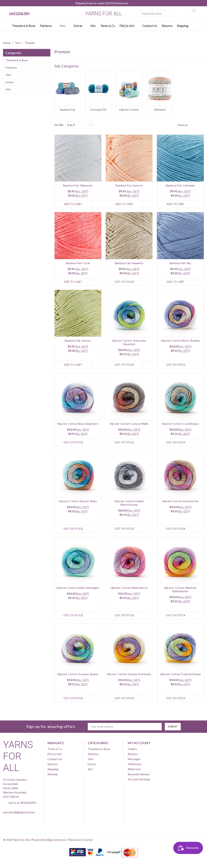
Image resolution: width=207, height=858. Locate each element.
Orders (132, 749)
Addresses (135, 764)
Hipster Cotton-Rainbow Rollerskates (180, 589)
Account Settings (139, 779)
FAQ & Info (127, 26)
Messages (134, 759)
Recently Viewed (138, 774)
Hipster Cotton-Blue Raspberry (77, 423)
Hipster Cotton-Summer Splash (77, 674)
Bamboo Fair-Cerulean (180, 185)
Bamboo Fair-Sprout (78, 340)
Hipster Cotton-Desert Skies (78, 501)
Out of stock (124, 281)
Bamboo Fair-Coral (78, 263)
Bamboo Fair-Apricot (129, 185)
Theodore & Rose (23, 26)
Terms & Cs (107, 26)
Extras (78, 26)
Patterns (46, 26)
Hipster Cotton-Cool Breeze (180, 423)
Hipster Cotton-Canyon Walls (129, 423)
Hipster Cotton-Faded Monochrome (129, 502)
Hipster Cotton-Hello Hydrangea (77, 587)
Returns (167, 26)
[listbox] (79, 125)
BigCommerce (56, 839)
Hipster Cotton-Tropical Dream (180, 674)
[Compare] (191, 14)
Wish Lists (134, 769)
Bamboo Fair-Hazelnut (129, 263)
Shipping (182, 26)
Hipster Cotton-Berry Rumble (180, 340)
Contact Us (149, 26)
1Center (87, 839)
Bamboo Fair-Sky (180, 263)
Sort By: (59, 124)
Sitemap (53, 774)
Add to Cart (73, 204)
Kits (93, 26)
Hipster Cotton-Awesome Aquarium (129, 342)
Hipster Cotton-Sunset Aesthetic (129, 674)
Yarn (63, 26)
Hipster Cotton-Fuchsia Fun (180, 501)
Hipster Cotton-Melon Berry (129, 587)
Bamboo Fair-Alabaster (78, 185)
